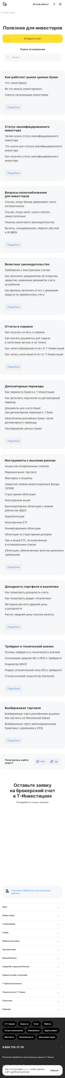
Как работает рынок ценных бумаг (31, 77)
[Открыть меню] (60, 4)
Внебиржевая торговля (23, 708)
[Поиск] (54, 4)
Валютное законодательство (27, 264)
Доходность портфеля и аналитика (32, 586)
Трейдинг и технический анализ (29, 646)
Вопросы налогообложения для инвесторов (26, 194)
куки (25, 1069)
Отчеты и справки (19, 326)
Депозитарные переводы (24, 386)
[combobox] (32, 57)
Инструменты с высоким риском (30, 460)
